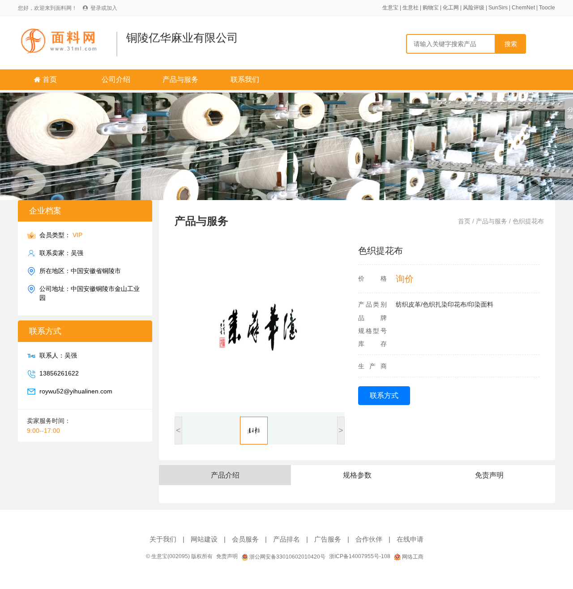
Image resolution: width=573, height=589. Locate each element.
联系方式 (384, 395)
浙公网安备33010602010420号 (286, 557)
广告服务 (327, 539)
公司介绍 (116, 79)
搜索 (511, 43)
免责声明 (227, 556)
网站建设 (204, 539)
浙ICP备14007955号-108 (359, 556)
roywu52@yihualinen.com (75, 391)
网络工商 (412, 557)
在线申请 (410, 539)
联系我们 (245, 79)
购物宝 (431, 7)
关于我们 (163, 539)
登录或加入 (103, 8)
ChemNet (523, 7)
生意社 (410, 7)
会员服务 (245, 539)
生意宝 (390, 7)
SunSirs (498, 7)
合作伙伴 (368, 539)
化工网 (451, 7)
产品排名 (286, 539)
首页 (50, 79)
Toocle (547, 7)
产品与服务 (180, 79)
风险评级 (473, 7)
